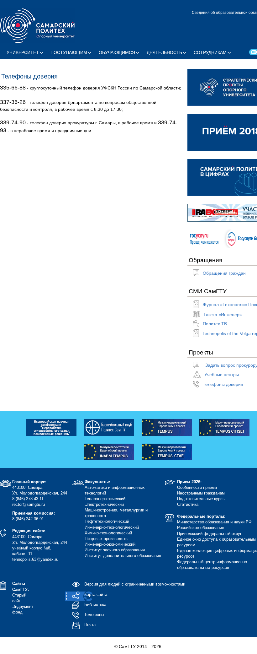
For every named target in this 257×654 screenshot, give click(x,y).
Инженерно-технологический (112, 527)
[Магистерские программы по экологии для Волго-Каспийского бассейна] (167, 427)
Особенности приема (197, 487)
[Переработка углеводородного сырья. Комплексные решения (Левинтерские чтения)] (51, 427)
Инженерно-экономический (110, 544)
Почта (90, 624)
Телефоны (94, 614)
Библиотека (95, 604)
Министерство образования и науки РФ (214, 522)
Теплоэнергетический (105, 498)
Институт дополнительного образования (123, 555)
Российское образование (200, 527)
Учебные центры (221, 374)
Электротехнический (104, 504)
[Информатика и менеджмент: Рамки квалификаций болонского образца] (109, 451)
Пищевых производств (106, 538)
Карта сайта (95, 594)
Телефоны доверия (223, 384)
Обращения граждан (224, 273)
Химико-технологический (108, 533)
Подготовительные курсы (201, 498)
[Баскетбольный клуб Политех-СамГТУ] (109, 427)
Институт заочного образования (115, 550)
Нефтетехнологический (107, 521)
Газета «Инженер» (223, 314)
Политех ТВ (215, 323)
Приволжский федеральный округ (209, 533)
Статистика (187, 504)
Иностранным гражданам (201, 493)
